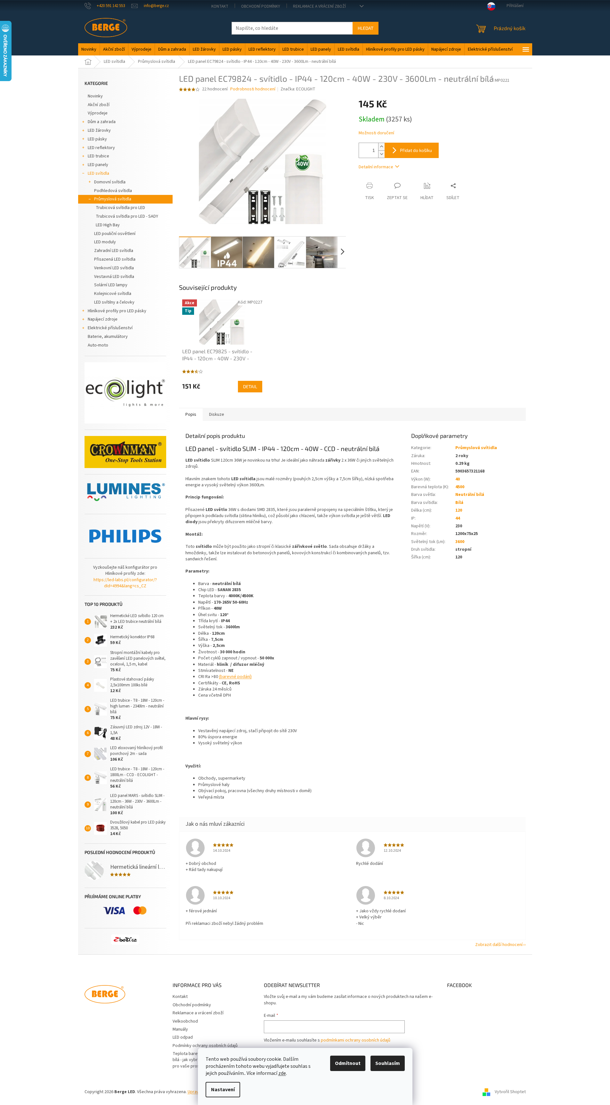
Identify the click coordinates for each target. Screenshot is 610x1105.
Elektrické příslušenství (110, 328)
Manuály (180, 1029)
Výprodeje (98, 113)
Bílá (459, 502)
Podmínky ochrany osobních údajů (205, 1045)
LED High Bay (108, 225)
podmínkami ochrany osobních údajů (355, 1040)
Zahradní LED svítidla (113, 250)
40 (457, 479)
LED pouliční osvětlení (114, 233)
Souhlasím (387, 1063)
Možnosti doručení (376, 133)
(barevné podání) (235, 677)
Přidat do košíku (416, 150)
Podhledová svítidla (113, 191)
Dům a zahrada (102, 122)
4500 (459, 487)
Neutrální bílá (469, 494)
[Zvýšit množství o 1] (381, 146)
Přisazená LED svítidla (114, 259)
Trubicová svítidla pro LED (120, 208)
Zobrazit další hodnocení (499, 945)
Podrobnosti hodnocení (252, 89)
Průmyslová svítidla (112, 199)
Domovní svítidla (110, 182)
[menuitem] (89, 49)
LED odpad (183, 1037)
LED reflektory (101, 148)
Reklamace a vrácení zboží (319, 6)
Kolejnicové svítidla (112, 293)
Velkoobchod (185, 1021)
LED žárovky (99, 130)
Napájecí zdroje (103, 319)
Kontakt (219, 6)
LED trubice (98, 156)
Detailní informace (376, 167)
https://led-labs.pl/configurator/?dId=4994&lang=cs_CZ (125, 583)
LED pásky (97, 139)
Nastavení (223, 1089)
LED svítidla (98, 173)
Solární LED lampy (110, 285)
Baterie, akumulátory (108, 336)
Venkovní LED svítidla (114, 268)
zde (282, 1073)
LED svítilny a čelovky (114, 302)
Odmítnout (348, 1063)
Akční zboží (99, 105)
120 (458, 510)
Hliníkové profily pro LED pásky (117, 311)
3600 (459, 542)
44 (457, 518)
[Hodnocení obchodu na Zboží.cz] (125, 939)
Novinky (95, 96)
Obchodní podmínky (260, 6)
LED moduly (105, 242)
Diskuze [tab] (216, 414)
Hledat (365, 28)
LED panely (98, 165)
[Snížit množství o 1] (381, 154)
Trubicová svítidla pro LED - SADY (127, 216)
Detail (250, 386)
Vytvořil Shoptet (510, 1092)
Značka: (298, 89)
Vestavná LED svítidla (114, 276)
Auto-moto (98, 345)
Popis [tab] (190, 414)
